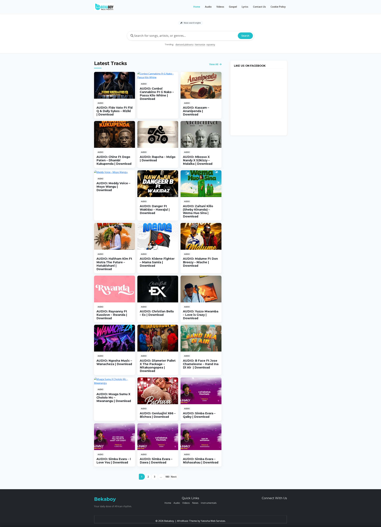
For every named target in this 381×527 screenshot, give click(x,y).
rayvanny (210, 44)
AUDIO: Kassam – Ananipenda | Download (196, 111)
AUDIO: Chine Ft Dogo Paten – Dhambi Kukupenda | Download (113, 160)
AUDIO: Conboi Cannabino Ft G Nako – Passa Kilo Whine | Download (157, 94)
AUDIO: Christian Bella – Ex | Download (157, 313)
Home (196, 6)
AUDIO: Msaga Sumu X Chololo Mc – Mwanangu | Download (113, 397)
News (195, 503)
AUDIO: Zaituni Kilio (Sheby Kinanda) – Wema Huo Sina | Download (198, 211)
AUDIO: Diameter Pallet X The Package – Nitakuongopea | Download (158, 366)
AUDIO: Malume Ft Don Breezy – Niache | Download (200, 262)
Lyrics (245, 6)
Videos (220, 6)
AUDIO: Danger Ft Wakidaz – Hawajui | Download (155, 209)
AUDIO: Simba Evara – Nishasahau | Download (200, 460)
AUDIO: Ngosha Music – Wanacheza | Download (114, 362)
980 (167, 476)
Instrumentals (209, 503)
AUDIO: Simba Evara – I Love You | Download (113, 460)
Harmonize (200, 44)
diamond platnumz (184, 44)
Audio (208, 6)
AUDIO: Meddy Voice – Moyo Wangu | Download (113, 186)
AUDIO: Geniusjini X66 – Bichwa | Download (158, 415)
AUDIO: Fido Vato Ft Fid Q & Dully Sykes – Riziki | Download (114, 111)
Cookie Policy (278, 6)
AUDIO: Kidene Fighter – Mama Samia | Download (157, 262)
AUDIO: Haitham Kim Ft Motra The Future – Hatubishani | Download (114, 264)
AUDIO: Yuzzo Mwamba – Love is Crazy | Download (200, 315)
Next (174, 476)
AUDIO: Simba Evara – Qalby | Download (199, 415)
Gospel (233, 6)
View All (214, 64)
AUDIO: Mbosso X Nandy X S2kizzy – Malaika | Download (197, 160)
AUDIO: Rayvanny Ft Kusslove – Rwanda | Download (111, 315)
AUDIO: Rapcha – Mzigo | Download (157, 158)
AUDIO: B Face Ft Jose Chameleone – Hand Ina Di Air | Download (200, 364)
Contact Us (259, 6)
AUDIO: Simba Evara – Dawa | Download (156, 460)
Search (245, 35)
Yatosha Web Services (213, 521)
